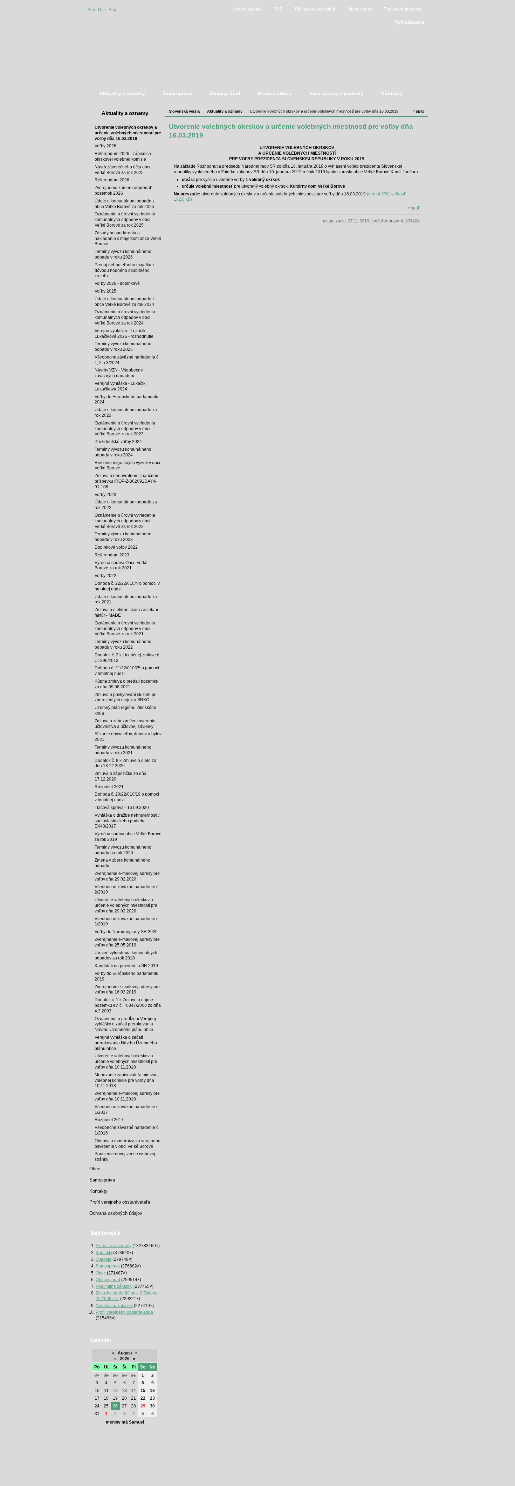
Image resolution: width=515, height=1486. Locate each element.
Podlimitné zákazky (114, 1286)
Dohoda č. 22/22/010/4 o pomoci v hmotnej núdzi (127, 586)
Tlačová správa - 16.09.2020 (122, 807)
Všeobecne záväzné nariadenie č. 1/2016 (127, 1130)
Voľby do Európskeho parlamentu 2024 (126, 399)
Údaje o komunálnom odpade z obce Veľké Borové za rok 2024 (124, 301)
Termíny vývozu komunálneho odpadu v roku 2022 (123, 644)
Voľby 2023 (105, 494)
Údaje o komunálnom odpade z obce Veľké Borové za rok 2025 (124, 204)
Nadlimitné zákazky (114, 1305)
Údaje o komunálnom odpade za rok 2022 (126, 505)
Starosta (103, 1259)
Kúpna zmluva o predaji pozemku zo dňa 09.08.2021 (126, 684)
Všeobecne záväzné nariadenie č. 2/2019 (127, 889)
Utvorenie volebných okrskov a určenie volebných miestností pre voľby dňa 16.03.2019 (128, 133)
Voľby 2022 (105, 575)
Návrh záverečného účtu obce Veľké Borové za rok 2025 (123, 170)
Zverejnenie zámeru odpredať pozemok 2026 (123, 190)
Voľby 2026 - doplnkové (117, 283)
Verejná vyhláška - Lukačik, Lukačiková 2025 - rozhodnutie (124, 333)
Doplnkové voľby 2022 (116, 547)
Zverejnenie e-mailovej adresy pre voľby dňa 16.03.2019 (127, 989)
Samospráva (102, 1180)
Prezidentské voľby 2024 (118, 441)
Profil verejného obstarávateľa (119, 1202)
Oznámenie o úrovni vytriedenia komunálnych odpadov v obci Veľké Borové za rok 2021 (125, 628)
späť (418, 111)
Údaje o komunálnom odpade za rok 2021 (126, 599)
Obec (94, 1168)
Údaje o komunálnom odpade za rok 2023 (126, 412)
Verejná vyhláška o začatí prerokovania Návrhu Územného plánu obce (126, 1043)
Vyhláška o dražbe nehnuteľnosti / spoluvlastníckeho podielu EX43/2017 (127, 821)
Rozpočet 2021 (109, 786)
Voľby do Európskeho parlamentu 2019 (126, 976)
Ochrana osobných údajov (115, 1213)
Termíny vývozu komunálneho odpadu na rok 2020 (123, 850)
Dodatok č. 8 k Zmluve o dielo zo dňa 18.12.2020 (125, 763)
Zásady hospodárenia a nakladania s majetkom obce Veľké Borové (128, 238)
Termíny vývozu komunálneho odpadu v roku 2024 (123, 452)
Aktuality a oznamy (125, 113)
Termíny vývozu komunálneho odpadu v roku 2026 (123, 254)
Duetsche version (101, 9)
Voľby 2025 (105, 291)
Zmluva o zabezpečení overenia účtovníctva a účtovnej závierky (125, 723)
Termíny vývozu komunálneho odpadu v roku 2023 (123, 536)
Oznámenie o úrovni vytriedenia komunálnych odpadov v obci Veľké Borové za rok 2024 (125, 317)
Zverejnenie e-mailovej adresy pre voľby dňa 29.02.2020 (127, 876)
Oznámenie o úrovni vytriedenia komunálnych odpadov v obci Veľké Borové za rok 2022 (125, 521)
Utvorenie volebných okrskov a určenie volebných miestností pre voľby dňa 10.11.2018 (126, 1061)
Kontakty (98, 1191)
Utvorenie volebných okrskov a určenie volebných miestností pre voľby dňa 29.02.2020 (126, 905)
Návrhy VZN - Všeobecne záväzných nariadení (119, 373)
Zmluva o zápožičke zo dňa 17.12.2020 (120, 776)
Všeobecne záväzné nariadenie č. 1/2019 (127, 921)
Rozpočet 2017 (109, 1119)
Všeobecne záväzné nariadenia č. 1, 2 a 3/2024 (127, 360)
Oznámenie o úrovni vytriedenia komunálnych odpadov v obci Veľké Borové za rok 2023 (125, 428)
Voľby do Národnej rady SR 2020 (126, 931)
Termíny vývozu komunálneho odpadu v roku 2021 (123, 750)
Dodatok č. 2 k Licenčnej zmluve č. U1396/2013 (127, 657)
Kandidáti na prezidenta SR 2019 (126, 965)
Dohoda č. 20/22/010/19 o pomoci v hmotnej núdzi (127, 797)
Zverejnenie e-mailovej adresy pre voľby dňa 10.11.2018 (127, 1096)
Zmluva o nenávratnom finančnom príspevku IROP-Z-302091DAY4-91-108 (127, 481)
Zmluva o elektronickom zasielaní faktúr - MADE (126, 612)
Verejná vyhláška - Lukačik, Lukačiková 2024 (120, 386)
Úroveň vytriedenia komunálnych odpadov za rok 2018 (126, 955)
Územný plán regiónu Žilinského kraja (125, 710)
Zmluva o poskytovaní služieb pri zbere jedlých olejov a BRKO (126, 697)
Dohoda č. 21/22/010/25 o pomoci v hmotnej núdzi (127, 670)
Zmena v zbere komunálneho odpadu (122, 863)
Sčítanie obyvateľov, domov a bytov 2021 (128, 736)
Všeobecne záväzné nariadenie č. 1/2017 (127, 1109)
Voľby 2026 (105, 145)
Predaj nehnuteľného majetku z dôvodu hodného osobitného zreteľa (124, 270)
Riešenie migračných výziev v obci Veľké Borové (127, 465)
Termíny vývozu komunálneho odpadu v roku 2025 (123, 346)
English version (112, 9)
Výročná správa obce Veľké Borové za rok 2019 (128, 836)
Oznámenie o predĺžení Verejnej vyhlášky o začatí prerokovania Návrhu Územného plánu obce (125, 1024)
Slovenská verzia (91, 9)
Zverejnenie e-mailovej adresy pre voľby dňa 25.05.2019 (127, 942)
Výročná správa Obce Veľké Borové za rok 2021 (121, 565)
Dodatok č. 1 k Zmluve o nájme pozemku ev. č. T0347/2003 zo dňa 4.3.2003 (128, 1005)
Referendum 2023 (112, 555)
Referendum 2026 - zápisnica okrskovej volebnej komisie (123, 156)
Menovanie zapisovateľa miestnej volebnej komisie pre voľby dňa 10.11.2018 (127, 1080)
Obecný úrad (108, 1279)
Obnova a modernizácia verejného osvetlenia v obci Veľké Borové (127, 1143)
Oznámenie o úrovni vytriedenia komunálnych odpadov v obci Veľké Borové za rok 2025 (125, 219)
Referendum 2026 (112, 180)
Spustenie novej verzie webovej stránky (125, 1156)
